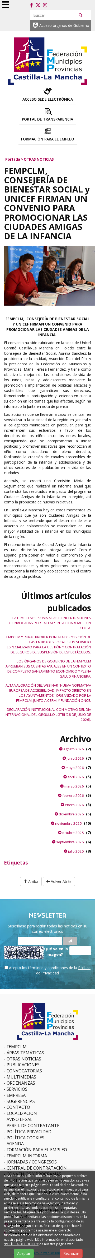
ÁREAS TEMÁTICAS (25, 1053)
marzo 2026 (74, 786)
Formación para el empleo (37, 1150)
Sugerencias (21, 1101)
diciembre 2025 (71, 814)
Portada (12, 159)
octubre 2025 (72, 832)
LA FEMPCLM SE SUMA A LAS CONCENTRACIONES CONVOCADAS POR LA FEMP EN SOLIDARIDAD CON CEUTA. (50, 622)
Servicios (17, 1089)
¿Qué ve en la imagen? (55, 951)
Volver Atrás (61, 881)
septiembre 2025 (69, 842)
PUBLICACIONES (23, 1065)
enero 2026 (74, 804)
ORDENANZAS (21, 1083)
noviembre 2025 (68, 823)
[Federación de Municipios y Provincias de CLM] (47, 60)
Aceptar (23, 1253)
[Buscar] (80, 15)
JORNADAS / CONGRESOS (32, 1162)
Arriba (32, 881)
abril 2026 (75, 777)
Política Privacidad (29, 1132)
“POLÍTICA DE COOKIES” (21, 1244)
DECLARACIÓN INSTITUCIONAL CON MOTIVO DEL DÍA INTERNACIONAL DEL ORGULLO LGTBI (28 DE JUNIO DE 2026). (48, 714)
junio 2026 (75, 758)
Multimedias (21, 1077)
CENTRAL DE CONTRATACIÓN (37, 1168)
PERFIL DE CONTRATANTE (33, 1125)
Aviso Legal (19, 1119)
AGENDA (15, 1143)
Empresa (16, 1095)
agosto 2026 (73, 749)
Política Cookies (25, 1138)
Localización (22, 1113)
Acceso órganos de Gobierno (64, 25)
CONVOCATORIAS (24, 1071)
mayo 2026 (74, 767)
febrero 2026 (72, 795)
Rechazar (71, 1253)
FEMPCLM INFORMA (27, 1156)
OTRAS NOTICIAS (39, 159)
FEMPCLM (17, 1047)
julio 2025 (75, 851)
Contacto (18, 1107)
